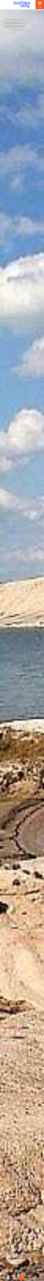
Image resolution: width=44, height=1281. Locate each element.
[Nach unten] (22, 1277)
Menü (40, 7)
